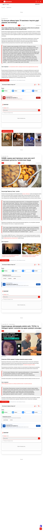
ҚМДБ (15, 278)
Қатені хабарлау (5, 80)
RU (40, 1)
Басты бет (3, 7)
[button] (38, 4)
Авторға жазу (39, 25)
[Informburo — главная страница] (8, 2)
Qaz (21, 25)
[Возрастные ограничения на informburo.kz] (36, 2)
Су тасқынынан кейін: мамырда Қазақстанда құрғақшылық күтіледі (23, 66)
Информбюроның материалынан (11, 238)
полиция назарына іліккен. (29, 364)
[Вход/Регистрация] (38, 2)
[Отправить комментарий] (39, 110)
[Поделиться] (41, 529)
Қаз (19, 25)
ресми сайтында (26, 193)
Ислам (5, 278)
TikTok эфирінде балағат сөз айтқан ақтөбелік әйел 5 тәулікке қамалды (17, 383)
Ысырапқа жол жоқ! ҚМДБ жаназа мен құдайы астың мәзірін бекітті (10, 256)
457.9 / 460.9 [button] (6, 4)
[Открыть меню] (3, 2)
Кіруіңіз (5, 107)
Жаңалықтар (9, 7)
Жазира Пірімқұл (12, 324)
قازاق (23, 25)
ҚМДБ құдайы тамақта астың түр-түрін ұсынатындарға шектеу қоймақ (30, 256)
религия (9, 278)
